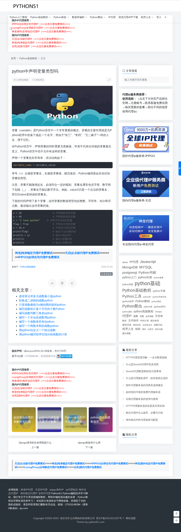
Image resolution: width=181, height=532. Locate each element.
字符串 (159, 316)
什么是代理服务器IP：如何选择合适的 (147, 378)
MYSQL (145, 267)
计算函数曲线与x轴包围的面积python (42, 304)
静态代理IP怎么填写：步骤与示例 (144, 412)
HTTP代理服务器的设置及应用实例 (145, 405)
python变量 (127, 284)
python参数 (159, 278)
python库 (147, 297)
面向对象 (159, 329)
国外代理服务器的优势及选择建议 (144, 385)
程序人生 (146, 17)
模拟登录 (137, 325)
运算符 (150, 329)
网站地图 (131, 518)
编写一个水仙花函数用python (37, 317)
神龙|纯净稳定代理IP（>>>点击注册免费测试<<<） (40, 42)
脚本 (144, 329)
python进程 (127, 312)
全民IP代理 (44, 493)
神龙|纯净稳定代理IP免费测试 (33, 252)
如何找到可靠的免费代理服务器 (143, 392)
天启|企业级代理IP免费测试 (82, 252)
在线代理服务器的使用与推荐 (142, 399)
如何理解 (149, 316)
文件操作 (133, 320)
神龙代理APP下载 (128, 17)
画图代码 (158, 325)
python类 (148, 306)
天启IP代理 (42, 489)
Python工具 (132, 296)
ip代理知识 (72, 489)
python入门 (129, 277)
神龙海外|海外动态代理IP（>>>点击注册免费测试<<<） (42, 380)
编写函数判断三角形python (36, 313)
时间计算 (144, 320)
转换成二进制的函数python (36, 300)
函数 (135, 316)
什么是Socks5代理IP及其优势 (142, 364)
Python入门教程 (18, 17)
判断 (142, 316)
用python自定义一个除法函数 (37, 330)
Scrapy (158, 311)
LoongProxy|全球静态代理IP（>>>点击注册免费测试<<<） (44, 377)
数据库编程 (78, 17)
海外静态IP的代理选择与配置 (142, 419)
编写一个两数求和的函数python (39, 325)
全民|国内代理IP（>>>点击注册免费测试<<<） (37, 395)
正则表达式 (147, 325)
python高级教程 (143, 311)
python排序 (128, 301)
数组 (124, 320)
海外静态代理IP (28, 493)
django (125, 262)
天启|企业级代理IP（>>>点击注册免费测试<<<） (38, 38)
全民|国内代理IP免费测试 (88, 467)
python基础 (147, 283)
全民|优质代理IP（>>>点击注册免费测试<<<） (37, 46)
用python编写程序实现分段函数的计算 (43, 334)
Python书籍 (147, 272)
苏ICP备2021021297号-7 (110, 518)
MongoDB (130, 267)
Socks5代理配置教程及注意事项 (143, 371)
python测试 (156, 301)
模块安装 (127, 325)
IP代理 (112, 17)
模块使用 (154, 320)
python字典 (159, 291)
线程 (138, 329)
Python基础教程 (39, 17)
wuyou (30, 350)
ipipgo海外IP (57, 489)
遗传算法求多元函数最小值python (40, 296)
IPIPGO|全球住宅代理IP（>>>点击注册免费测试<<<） (41, 373)
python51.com (96, 522)
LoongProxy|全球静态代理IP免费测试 (45, 467)
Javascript (148, 262)
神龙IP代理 (27, 489)
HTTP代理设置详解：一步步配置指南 (146, 357)
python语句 (159, 306)
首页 (13, 58)
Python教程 (142, 301)
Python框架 (60, 17)
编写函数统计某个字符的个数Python (42, 308)
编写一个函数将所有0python (36, 321)
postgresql (129, 272)
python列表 (145, 277)
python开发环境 (159, 297)
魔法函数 (126, 333)
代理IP (127, 316)
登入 (158, 17)
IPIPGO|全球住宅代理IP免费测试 (38, 257)
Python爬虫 (96, 17)
